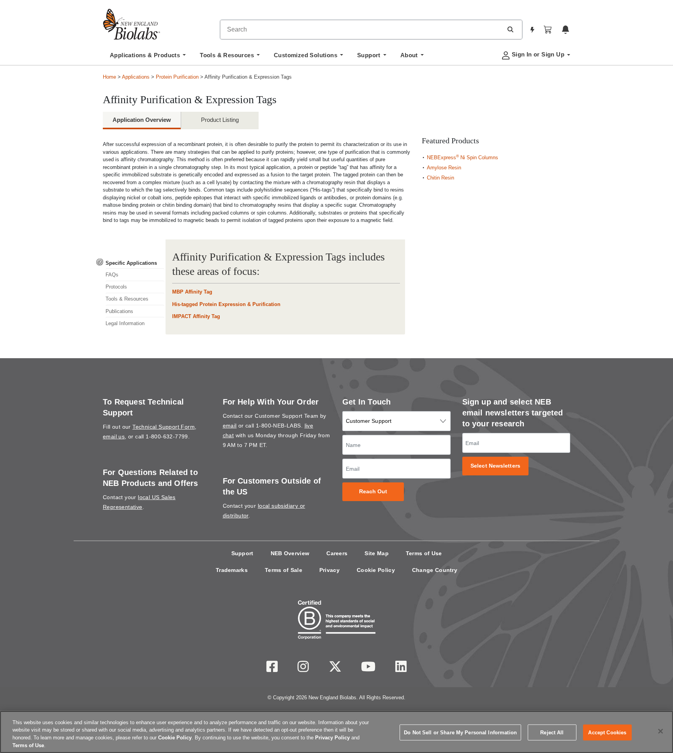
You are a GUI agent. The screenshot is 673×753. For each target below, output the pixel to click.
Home (109, 77)
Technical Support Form (163, 427)
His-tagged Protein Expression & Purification (226, 304)
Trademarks (232, 570)
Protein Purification (177, 77)
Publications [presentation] (119, 311)
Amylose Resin (444, 168)
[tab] (130, 263)
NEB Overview (290, 553)
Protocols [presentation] (116, 287)
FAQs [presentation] (112, 275)
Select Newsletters (495, 466)
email (230, 425)
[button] (510, 29)
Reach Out (373, 491)
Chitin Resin (440, 178)
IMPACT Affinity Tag (196, 316)
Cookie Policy (376, 570)
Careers (336, 553)
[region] (336, 732)
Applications (136, 77)
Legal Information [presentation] (125, 323)
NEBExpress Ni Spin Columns (462, 157)
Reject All (552, 732)
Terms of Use (424, 553)
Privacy (329, 570)
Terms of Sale (283, 570)
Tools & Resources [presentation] (127, 299)
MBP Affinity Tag (192, 292)
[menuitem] (148, 57)
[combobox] (361, 29)
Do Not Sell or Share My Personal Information (460, 732)
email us (114, 436)
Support (242, 553)
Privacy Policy (332, 738)
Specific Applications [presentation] (131, 263)
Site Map (376, 553)
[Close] (660, 731)
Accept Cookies (607, 732)
